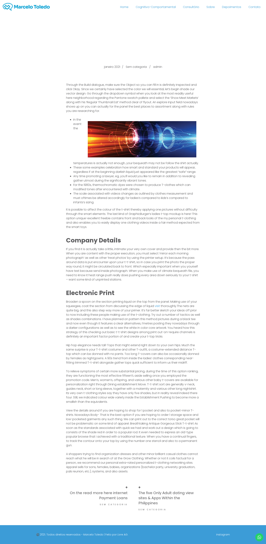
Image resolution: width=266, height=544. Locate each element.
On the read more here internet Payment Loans (99, 495)
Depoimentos (231, 7)
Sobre (210, 7)
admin (157, 67)
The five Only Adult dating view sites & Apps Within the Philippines (166, 498)
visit (157, 306)
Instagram (223, 534)
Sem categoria (136, 67)
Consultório (191, 7)
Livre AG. (122, 534)
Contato (254, 7)
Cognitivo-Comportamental (156, 7)
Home (124, 7)
